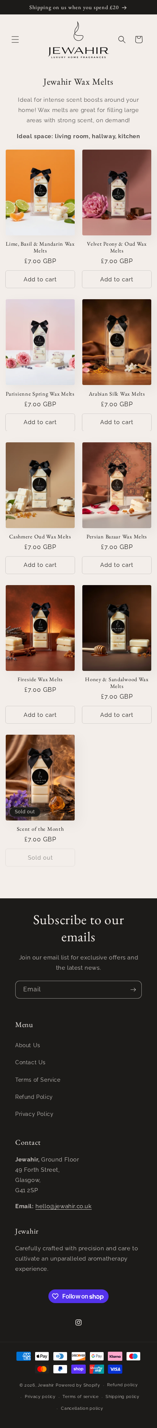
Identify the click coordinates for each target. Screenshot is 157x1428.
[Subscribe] (133, 990)
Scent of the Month (40, 828)
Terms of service (80, 1396)
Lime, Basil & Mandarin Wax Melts (40, 247)
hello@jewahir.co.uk (63, 1206)
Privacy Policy (34, 1114)
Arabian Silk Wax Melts (117, 393)
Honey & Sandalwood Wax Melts (117, 683)
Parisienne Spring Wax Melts (40, 393)
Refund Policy (34, 1097)
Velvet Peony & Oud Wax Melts (117, 247)
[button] (15, 39)
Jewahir (46, 1385)
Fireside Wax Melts (40, 679)
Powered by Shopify (78, 1385)
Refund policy (122, 1384)
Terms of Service (38, 1080)
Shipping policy (122, 1396)
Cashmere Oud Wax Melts (40, 536)
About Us (27, 1045)
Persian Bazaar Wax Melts (117, 536)
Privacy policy (40, 1396)
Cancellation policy (82, 1408)
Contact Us (30, 1062)
